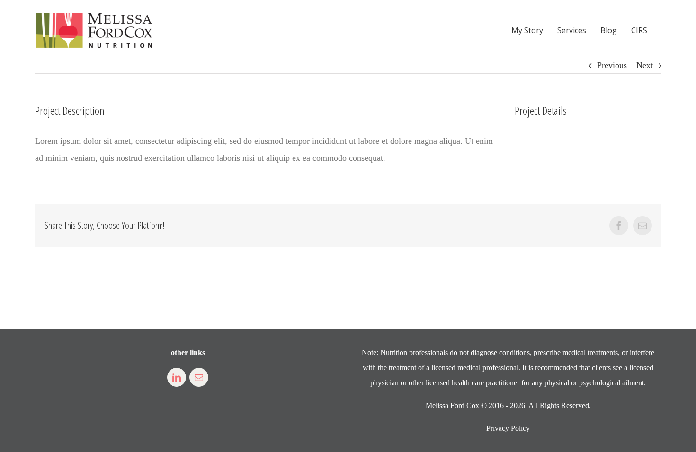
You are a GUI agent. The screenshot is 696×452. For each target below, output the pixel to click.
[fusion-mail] (198, 377)
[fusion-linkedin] (176, 377)
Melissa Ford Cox (452, 405)
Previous (612, 65)
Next (644, 65)
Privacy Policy (508, 428)
